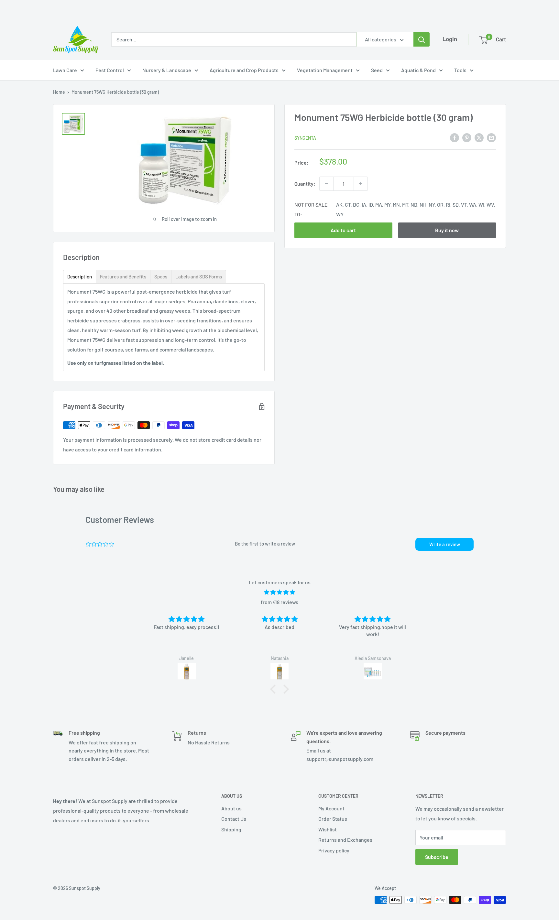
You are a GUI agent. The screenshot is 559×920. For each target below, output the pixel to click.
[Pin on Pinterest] (466, 137)
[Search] (421, 39)
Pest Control (109, 70)
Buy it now (447, 230)
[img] (279, 592)
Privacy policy (333, 850)
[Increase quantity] (360, 183)
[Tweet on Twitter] (479, 137)
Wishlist (327, 829)
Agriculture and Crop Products (244, 70)
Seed (377, 70)
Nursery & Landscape (166, 70)
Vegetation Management (325, 70)
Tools (460, 70)
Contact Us (233, 819)
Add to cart (343, 230)
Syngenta (305, 138)
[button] (274, 689)
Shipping (231, 829)
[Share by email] (491, 137)
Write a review (444, 544)
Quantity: (304, 183)
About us (231, 808)
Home (59, 92)
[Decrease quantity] (326, 183)
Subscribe (436, 857)
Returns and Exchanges (345, 840)
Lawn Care (65, 70)
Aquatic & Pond (418, 70)
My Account (331, 808)
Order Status (332, 819)
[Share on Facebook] (454, 137)
